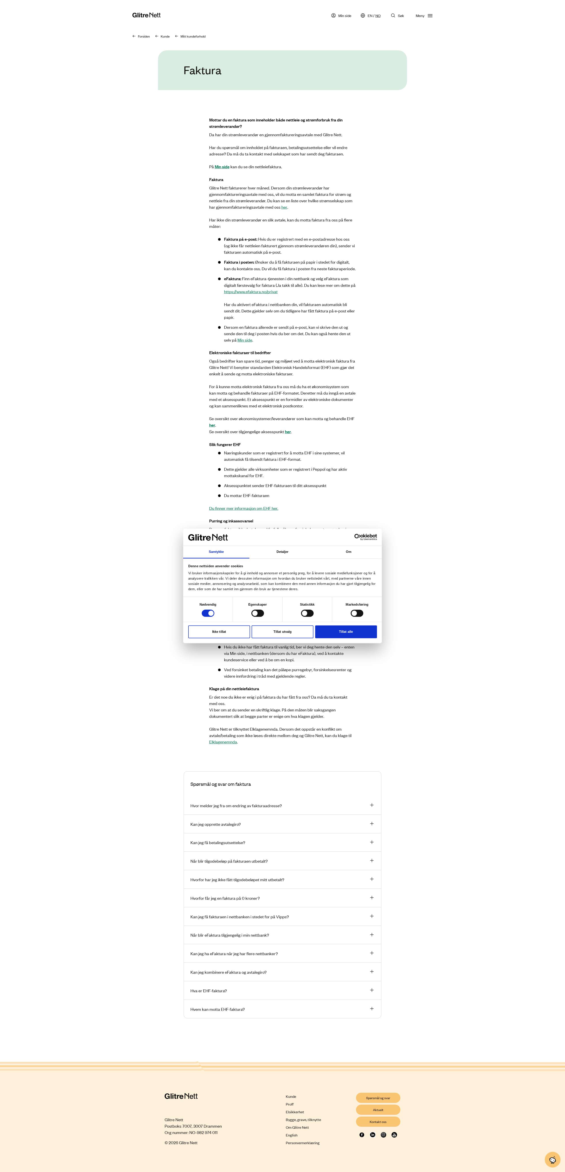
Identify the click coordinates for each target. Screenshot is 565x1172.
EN (370, 15)
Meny (420, 15)
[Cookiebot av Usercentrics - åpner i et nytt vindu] (357, 537)
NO (377, 15)
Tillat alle (346, 631)
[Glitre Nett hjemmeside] (146, 15)
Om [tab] (348, 552)
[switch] (257, 613)
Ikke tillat (219, 631)
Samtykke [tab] (216, 552)
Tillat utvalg (282, 631)
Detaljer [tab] (283, 552)
